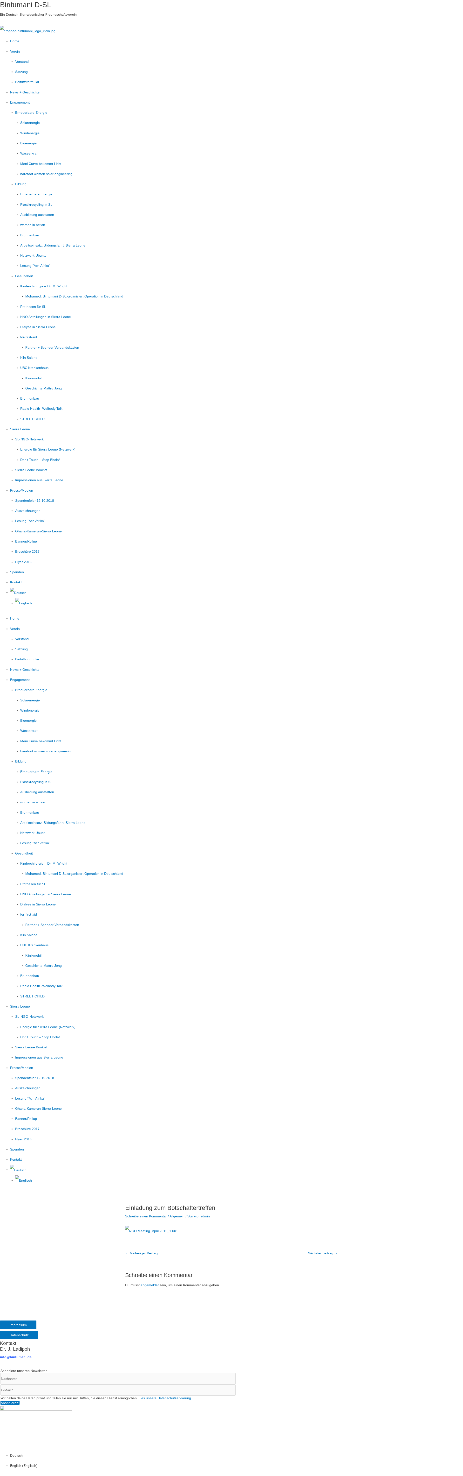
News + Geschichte (25, 92)
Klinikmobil (33, 378)
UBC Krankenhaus (34, 368)
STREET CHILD (32, 419)
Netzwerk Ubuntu (33, 255)
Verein (15, 51)
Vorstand (22, 62)
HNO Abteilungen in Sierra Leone (45, 317)
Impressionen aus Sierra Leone (39, 480)
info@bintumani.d (15, 1357)
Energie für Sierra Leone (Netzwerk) (47, 449)
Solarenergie (30, 123)
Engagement (20, 102)
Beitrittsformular (27, 82)
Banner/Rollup (26, 541)
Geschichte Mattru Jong (43, 388)
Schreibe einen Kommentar (146, 1216)
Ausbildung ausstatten (37, 215)
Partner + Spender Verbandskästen (52, 347)
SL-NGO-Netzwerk (29, 439)
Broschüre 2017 (27, 551)
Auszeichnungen (28, 511)
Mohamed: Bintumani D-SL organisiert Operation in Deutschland (74, 296)
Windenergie (30, 133)
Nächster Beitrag (323, 1253)
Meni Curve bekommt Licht (40, 164)
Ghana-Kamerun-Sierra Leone (38, 531)
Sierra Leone (20, 429)
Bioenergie (28, 143)
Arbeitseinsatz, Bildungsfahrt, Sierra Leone (52, 245)
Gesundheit (24, 276)
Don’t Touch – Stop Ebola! (40, 460)
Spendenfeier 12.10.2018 (34, 500)
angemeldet (150, 1285)
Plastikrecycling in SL (36, 204)
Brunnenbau (29, 235)
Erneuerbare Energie (31, 112)
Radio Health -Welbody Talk (41, 408)
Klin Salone (28, 358)
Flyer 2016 (23, 562)
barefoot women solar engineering (46, 174)
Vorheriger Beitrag (142, 1253)
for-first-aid (28, 337)
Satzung (21, 72)
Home (14, 41)
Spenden (17, 572)
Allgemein (177, 1216)
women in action (32, 225)
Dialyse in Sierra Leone (38, 327)
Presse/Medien (21, 490)
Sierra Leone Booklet (31, 470)
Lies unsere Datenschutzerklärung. (165, 1398)
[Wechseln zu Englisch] (23, 603)
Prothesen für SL (33, 307)
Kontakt (16, 582)
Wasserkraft (29, 153)
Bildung (21, 184)
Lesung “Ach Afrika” (35, 266)
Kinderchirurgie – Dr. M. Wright (43, 286)
